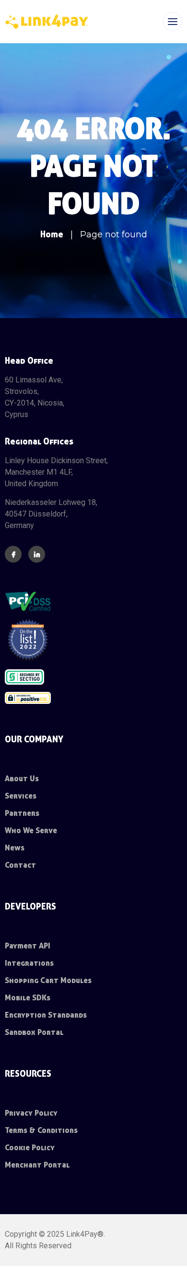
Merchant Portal (37, 1164)
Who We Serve (31, 830)
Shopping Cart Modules (48, 980)
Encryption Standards (46, 1015)
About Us (22, 778)
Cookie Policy (30, 1147)
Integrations (29, 963)
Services (20, 795)
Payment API (27, 945)
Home (51, 234)
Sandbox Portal (34, 1032)
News (14, 847)
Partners (22, 813)
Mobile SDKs (27, 997)
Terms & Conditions (41, 1130)
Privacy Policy (31, 1113)
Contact (20, 865)
